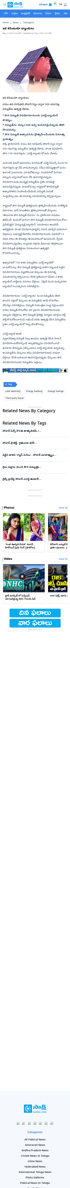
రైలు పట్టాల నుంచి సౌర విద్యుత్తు (34, 467)
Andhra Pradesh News (35, 1150)
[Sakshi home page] (35, 1108)
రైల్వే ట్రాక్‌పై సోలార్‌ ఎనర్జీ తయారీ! (33, 479)
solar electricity (13, 391)
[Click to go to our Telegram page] (46, 1123)
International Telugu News (35, 1172)
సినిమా (48, 13)
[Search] (50, 4)
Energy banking (34, 391)
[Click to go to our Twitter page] (29, 1123)
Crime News (35, 1161)
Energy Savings (56, 391)
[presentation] (7, 527)
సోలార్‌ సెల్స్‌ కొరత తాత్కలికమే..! (33, 431)
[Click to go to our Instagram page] (35, 1123)
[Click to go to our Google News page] (52, 1123)
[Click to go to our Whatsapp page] (24, 1123)
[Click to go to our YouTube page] (41, 1123)
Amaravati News (35, 1145)
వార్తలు (15, 13)
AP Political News (35, 1140)
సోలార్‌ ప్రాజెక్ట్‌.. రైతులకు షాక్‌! (34, 443)
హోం (6, 13)
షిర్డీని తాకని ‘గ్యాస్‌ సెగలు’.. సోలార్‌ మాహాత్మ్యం (35, 455)
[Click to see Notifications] (65, 5)
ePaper (44, 4)
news (16, 22)
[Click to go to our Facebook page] (18, 1123)
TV (60, 4)
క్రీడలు (57, 13)
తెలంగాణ (37, 13)
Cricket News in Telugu (35, 1156)
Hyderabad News (35, 1167)
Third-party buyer (14, 398)
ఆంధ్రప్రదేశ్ (25, 13)
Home (6, 22)
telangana (28, 22)
